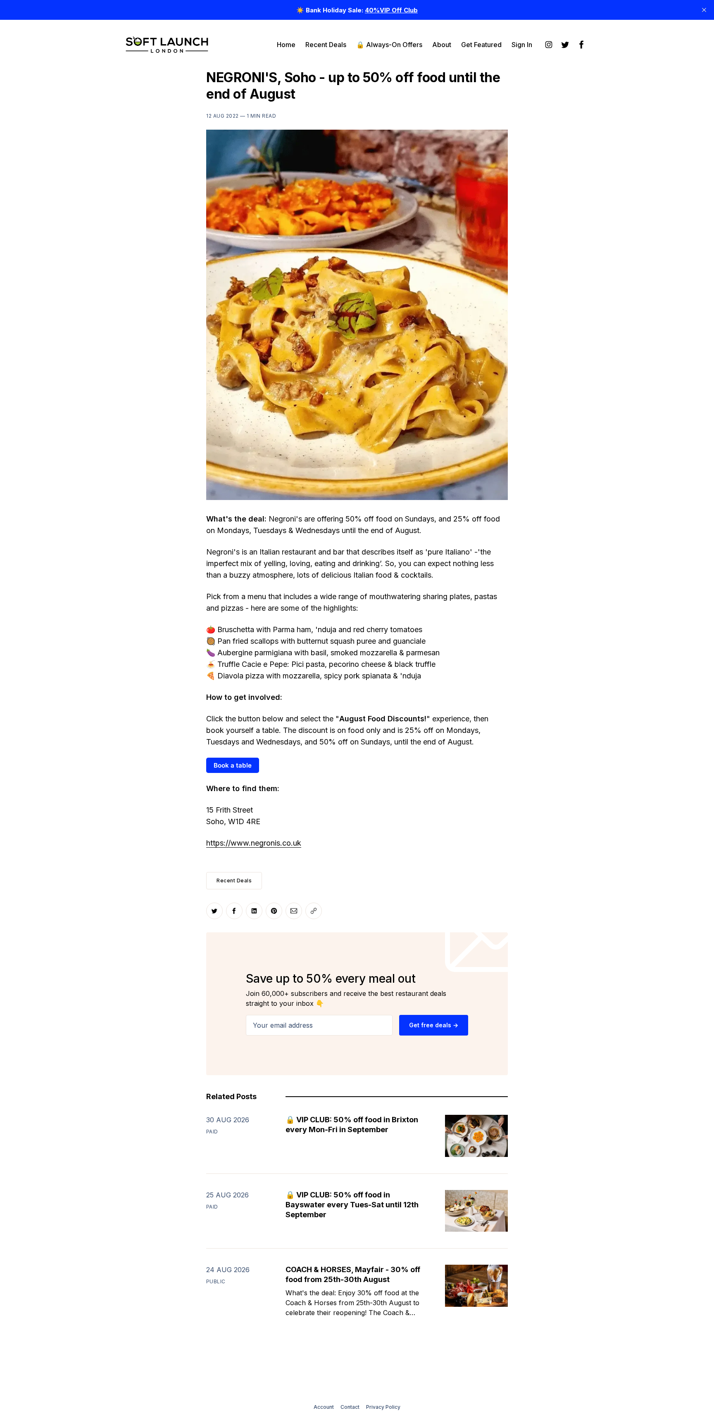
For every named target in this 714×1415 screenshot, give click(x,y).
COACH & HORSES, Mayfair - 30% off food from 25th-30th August (353, 1274)
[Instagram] (548, 44)
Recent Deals (325, 44)
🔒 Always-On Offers (389, 44)
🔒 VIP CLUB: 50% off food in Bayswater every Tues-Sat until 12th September (352, 1204)
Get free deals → (433, 1025)
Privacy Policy (383, 1407)
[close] (704, 10)
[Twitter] (565, 44)
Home (286, 44)
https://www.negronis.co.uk (253, 843)
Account (324, 1407)
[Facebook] (581, 44)
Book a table (233, 765)
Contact (349, 1407)
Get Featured (481, 44)
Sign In (522, 44)
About (441, 44)
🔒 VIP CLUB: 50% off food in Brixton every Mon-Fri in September (352, 1124)
